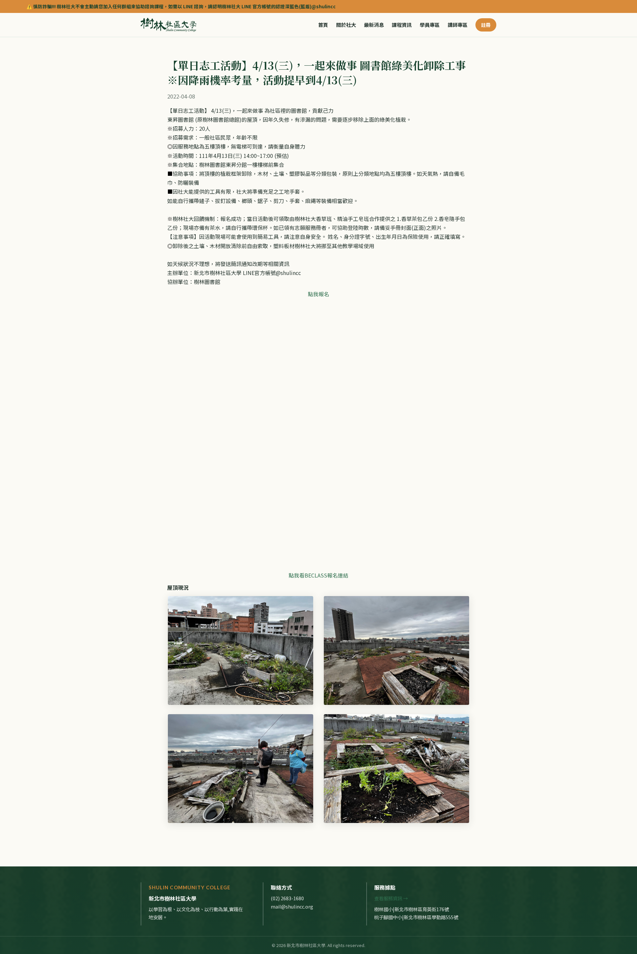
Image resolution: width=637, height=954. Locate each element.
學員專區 (430, 25)
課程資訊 (402, 25)
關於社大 (346, 25)
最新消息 (374, 25)
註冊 (485, 24)
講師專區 (457, 25)
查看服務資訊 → (391, 898)
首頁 (323, 25)
